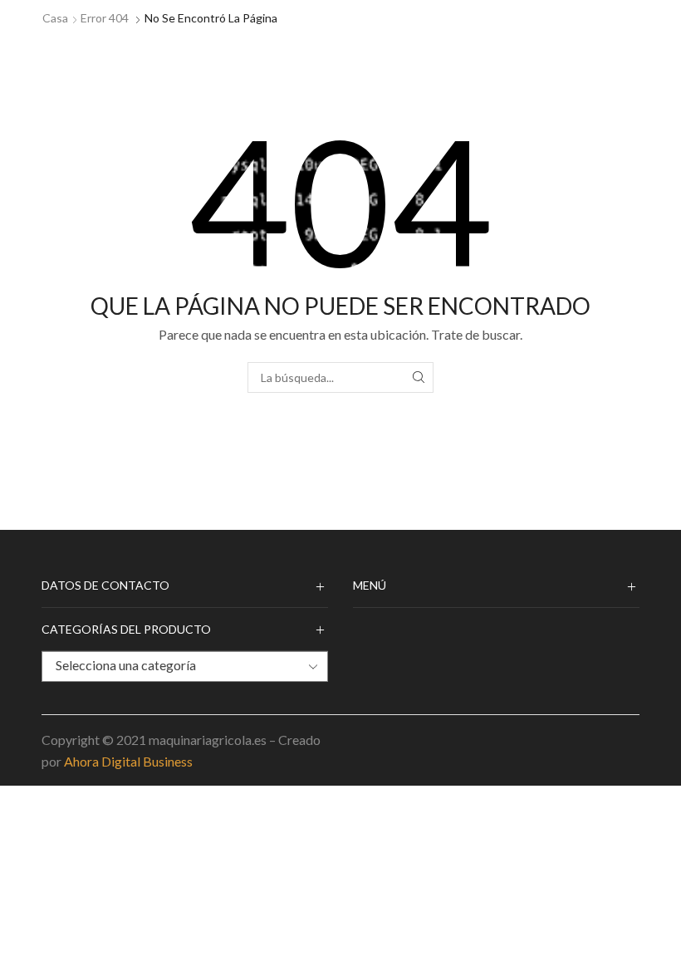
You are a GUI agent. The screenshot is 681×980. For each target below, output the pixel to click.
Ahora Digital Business (128, 761)
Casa (55, 18)
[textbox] (172, 665)
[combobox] (185, 666)
